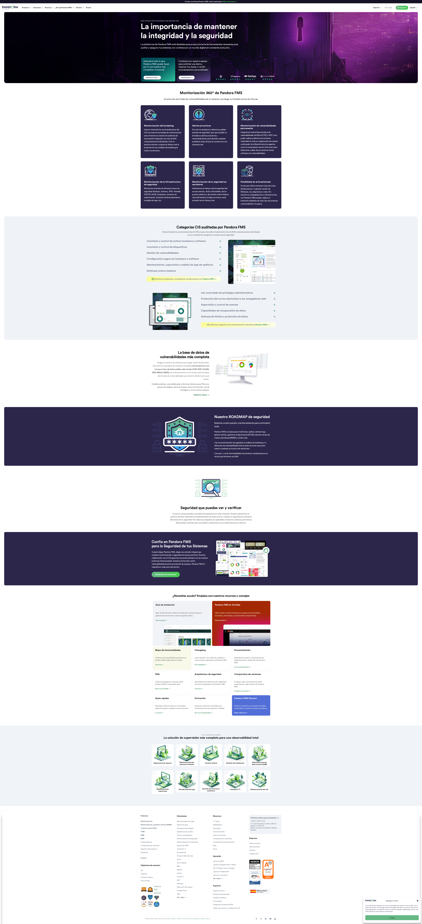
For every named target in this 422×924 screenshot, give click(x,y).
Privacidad (168, 918)
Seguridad (197, 918)
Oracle (179, 873)
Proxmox (180, 877)
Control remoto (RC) (149, 828)
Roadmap (144, 852)
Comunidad (217, 901)
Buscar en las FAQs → (162, 689)
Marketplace (217, 825)
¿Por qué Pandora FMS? (63, 7)
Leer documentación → (242, 667)
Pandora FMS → (209, 279)
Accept (392, 918)
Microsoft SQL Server (185, 887)
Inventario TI (181, 849)
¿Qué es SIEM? (218, 861)
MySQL (179, 870)
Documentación (219, 832)
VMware (180, 883)
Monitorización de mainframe (187, 842)
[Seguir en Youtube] (270, 919)
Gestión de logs (182, 825)
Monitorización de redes (185, 821)
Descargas (217, 828)
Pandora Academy (219, 897)
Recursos (48, 7)
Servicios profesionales (221, 894)
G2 (142, 870)
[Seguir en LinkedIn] (266, 919)
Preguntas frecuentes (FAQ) (223, 904)
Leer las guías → (161, 620)
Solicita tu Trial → (152, 77)
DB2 (178, 894)
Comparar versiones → (242, 691)
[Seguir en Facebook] (256, 919)
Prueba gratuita (146, 842)
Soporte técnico (219, 891)
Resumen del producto (149, 849)
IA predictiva (181, 852)
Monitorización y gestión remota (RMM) (156, 825)
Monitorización (146, 821)
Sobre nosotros (255, 843)
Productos (25, 7)
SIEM (142, 835)
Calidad (173, 918)
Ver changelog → (201, 664)
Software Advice (147, 877)
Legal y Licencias (205, 918)
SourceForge (145, 881)
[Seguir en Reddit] (275, 919)
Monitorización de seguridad (187, 838)
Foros (215, 849)
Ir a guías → (159, 713)
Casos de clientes (219, 835)
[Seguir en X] (261, 919)
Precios (88, 7)
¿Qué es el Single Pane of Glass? (224, 865)
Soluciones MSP (183, 845)
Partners (79, 7)
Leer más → (159, 664)
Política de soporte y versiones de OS (226, 908)
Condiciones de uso (187, 918)
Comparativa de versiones (150, 845)
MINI (142, 838)
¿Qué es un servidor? (220, 875)
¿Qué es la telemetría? (221, 871)
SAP (178, 880)
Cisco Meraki (181, 863)
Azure (179, 859)
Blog (214, 845)
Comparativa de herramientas (223, 842)
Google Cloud (182, 890)
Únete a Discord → (240, 713)
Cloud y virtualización (184, 835)
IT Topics (216, 821)
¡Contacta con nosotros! (165, 574)
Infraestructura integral (185, 828)
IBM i (179, 866)
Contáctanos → (186, 77)
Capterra (144, 874)
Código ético (254, 854)
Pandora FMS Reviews (157, 889)
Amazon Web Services (185, 856)
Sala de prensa (254, 847)
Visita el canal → (221, 620)
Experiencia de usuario (185, 832)
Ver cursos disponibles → (204, 713)
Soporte (376, 7)
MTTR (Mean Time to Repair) (224, 868)
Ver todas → (181, 897)
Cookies (178, 918)
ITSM (143, 832)
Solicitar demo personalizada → (265, 818)
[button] (418, 901)
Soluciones (37, 7)
